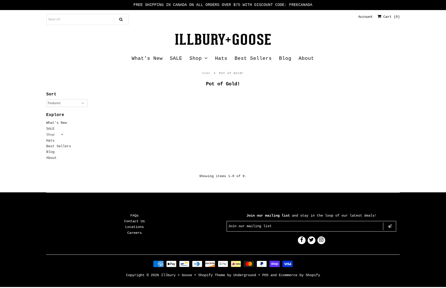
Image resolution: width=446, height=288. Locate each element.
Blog (285, 58)
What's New (147, 58)
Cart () (390, 17)
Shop (195, 58)
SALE (176, 58)
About (306, 58)
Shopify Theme (211, 275)
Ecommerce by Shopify (299, 275)
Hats (221, 58)
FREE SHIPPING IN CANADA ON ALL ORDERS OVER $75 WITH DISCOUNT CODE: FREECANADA (222, 5)
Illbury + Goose (177, 275)
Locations (134, 227)
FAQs (134, 215)
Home (206, 73)
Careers (134, 233)
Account (365, 17)
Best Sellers (253, 58)
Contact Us (134, 221)
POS (265, 275)
